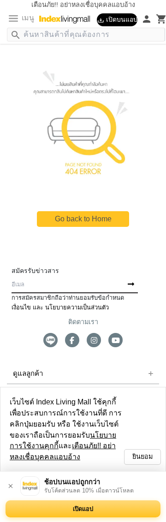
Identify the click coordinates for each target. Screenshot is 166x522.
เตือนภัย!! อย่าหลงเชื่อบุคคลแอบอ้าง (60, 456)
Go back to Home (83, 219)
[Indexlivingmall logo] (68, 19)
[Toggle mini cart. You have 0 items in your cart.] (156, 18)
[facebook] (72, 340)
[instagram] (94, 340)
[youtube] (115, 340)
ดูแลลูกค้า (26, 373)
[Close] (11, 486)
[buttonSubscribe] (131, 284)
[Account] (141, 18)
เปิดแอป (83, 508)
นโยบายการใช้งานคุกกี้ (80, 445)
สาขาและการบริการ (37, 395)
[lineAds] (50, 340)
